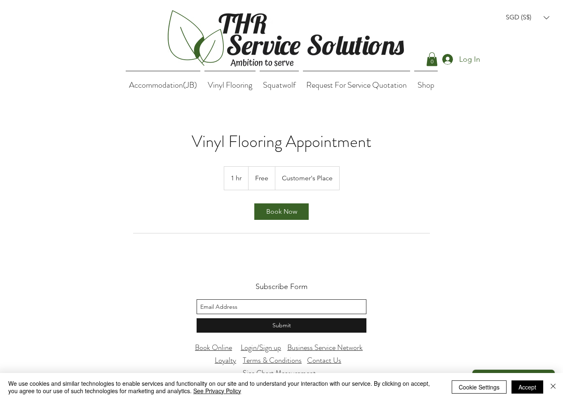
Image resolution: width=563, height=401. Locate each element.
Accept (527, 387)
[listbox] (527, 17)
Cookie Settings (479, 387)
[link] (281, 211)
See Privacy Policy (217, 391)
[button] (527, 17)
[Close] (553, 387)
